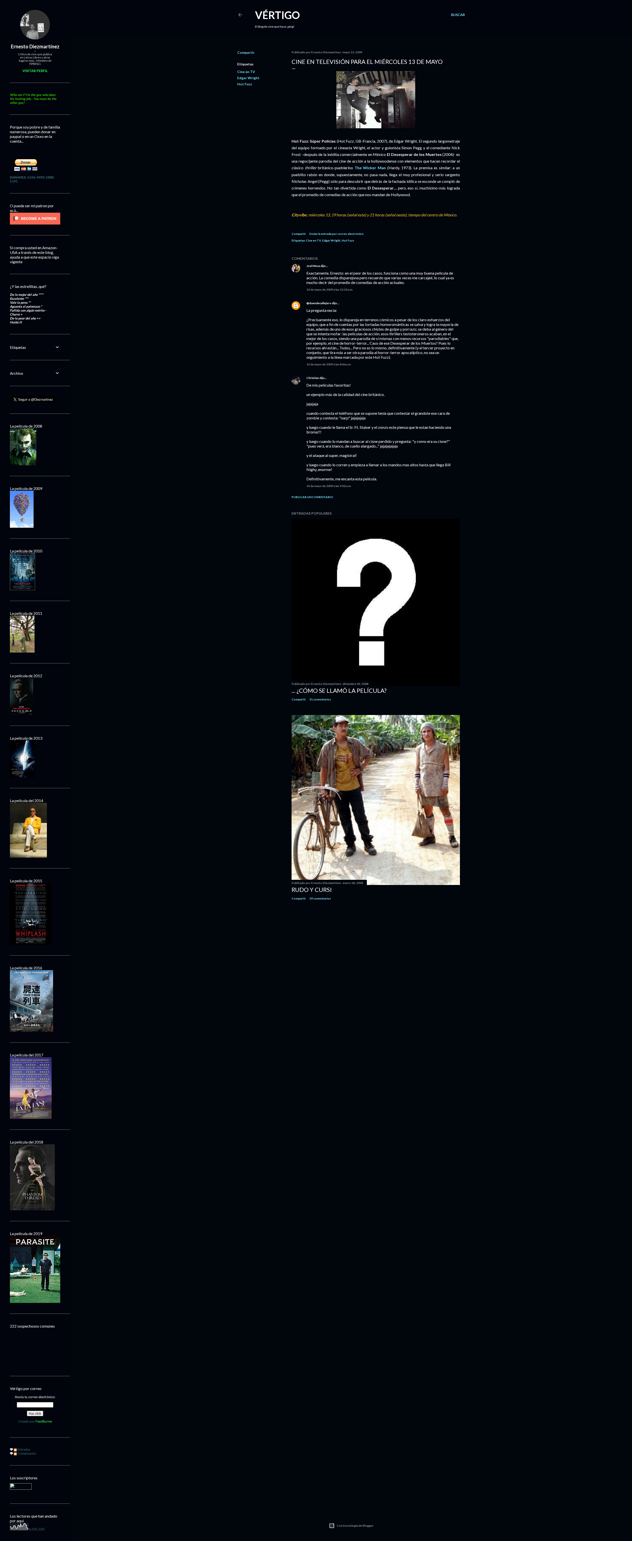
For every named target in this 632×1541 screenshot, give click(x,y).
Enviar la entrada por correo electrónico (336, 234)
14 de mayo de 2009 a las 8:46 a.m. (328, 364)
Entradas (23, 1449)
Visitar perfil (35, 71)
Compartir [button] (246, 52)
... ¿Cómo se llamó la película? (339, 690)
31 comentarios (320, 699)
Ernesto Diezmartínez (35, 46)
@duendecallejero (318, 303)
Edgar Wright (248, 78)
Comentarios (26, 1453)
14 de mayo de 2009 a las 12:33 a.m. (329, 289)
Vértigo (277, 15)
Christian (312, 378)
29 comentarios (320, 898)
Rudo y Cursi (312, 889)
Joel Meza (313, 266)
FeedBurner (44, 1421)
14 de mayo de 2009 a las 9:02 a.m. (328, 486)
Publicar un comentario (312, 497)
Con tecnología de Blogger (355, 1525)
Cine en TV (246, 72)
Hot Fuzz (244, 84)
